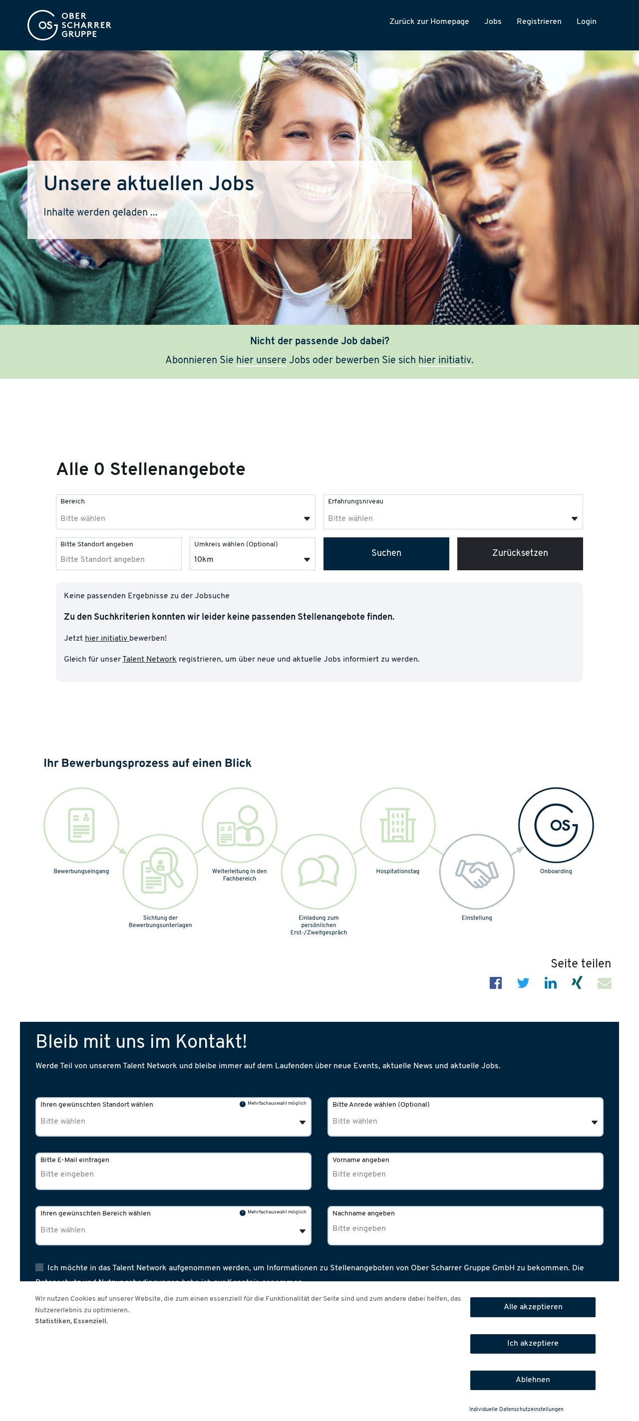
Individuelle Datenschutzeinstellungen (516, 1410)
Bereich (72, 501)
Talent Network (149, 660)
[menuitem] (69, 25)
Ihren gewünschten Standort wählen (96, 1105)
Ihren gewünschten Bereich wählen (95, 1213)
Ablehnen (533, 1380)
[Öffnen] (307, 519)
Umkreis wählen (236, 544)
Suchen (386, 553)
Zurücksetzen (520, 553)
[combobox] (185, 512)
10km (204, 560)
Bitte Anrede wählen (381, 1105)
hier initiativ (444, 361)
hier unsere (261, 361)
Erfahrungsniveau (355, 501)
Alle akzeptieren (533, 1307)
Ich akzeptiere (533, 1344)
